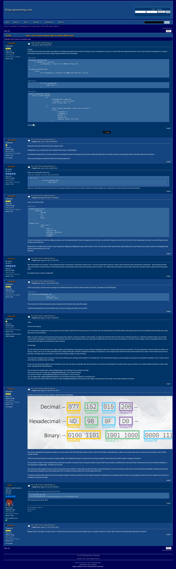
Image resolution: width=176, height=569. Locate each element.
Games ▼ (16, 22)
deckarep (11, 316)
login (153, 9)
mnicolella (12, 140)
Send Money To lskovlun (13, 182)
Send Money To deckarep (13, 329)
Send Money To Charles (13, 402)
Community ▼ (50, 22)
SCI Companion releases (35, 507)
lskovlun (11, 166)
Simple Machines (96, 562)
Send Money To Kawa (12, 513)
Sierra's (61, 22)
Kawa (10, 485)
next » (170, 28)
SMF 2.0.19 (78, 562)
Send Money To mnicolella (13, 153)
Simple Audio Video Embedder (88, 564)
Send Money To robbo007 (13, 56)
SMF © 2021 (86, 562)
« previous (165, 28)
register (159, 9)
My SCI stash (31, 509)
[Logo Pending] (6, 521)
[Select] (34, 57)
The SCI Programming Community (88, 555)
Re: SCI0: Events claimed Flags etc (43, 139)
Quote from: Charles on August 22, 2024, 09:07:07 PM (43, 491)
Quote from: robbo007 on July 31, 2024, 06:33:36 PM (43, 174)
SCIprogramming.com (18, 9)
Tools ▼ (26, 22)
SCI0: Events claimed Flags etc (42, 43)
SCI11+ (30, 511)
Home (7, 22)
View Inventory (10, 55)
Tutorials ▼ (37, 22)
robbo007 (11, 43)
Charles (11, 389)
